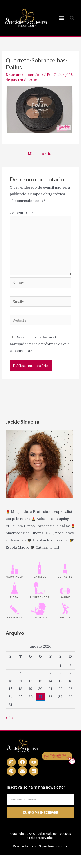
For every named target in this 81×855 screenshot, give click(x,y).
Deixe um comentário (24, 74)
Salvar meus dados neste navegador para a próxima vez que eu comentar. (40, 344)
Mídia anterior (40, 153)
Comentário (21, 212)
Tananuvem (56, 846)
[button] (61, 18)
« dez (10, 717)
